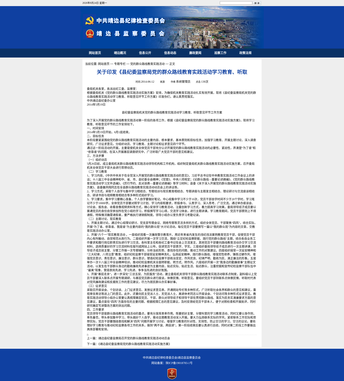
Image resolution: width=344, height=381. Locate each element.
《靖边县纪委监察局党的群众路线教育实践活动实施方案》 (134, 344)
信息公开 (145, 53)
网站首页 (95, 53)
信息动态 (170, 53)
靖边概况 (120, 53)
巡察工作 (220, 53)
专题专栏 (120, 63)
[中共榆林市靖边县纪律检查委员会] (172, 47)
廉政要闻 (195, 53)
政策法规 (245, 53)
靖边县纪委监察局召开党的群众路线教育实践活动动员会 (134, 338)
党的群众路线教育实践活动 (147, 63)
